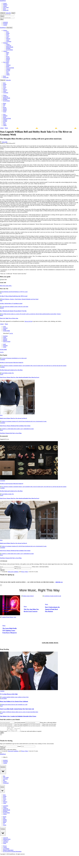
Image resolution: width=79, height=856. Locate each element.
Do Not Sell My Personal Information (12, 851)
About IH (5, 837)
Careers (5, 847)
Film (7, 54)
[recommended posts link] (29, 689)
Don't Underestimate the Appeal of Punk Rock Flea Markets (52, 609)
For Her (8, 70)
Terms (4, 843)
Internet (8, 58)
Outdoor (8, 69)
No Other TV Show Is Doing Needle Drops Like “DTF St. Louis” (14, 296)
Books (7, 56)
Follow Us (3, 13)
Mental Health (9, 47)
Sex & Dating (9, 49)
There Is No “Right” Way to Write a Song (9, 318)
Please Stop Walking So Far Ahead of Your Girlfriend (14, 701)
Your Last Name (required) (21, 725)
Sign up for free (28, 321)
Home (7, 66)
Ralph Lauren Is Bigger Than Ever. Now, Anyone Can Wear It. (13, 418)
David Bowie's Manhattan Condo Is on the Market (9, 609)
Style (7, 31)
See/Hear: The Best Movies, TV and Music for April (11, 303)
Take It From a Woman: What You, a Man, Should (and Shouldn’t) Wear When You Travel (19, 377)
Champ (5, 781)
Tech (7, 72)
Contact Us (6, 840)
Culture (5, 6)
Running (8, 48)
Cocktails (2, 367)
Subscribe (8, 13)
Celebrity (2, 691)
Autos (7, 40)
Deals (4, 8)
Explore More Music (50, 643)
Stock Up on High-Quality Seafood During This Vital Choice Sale (17, 709)
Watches (8, 38)
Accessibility (6, 848)
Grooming (8, 41)
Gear (7, 37)
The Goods (6, 7)
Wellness (5, 4)
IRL (4, 780)
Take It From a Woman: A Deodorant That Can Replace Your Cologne (15, 425)
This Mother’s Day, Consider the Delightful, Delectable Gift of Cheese (18, 716)
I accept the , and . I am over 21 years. (20, 571)
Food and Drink (10, 67)
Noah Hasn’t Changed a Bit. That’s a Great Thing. (11, 433)
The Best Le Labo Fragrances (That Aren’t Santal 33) (11, 362)
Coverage (5, 778)
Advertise (5, 842)
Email (16, 566)
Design (8, 59)
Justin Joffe (4, 142)
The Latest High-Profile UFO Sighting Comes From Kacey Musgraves (9, 630)
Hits (4, 776)
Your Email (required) (20, 722)
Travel (7, 36)
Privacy (5, 846)
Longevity (8, 45)
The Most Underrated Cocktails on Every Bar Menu (11, 370)
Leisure (5, 3)
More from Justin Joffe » (6, 285)
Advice (5, 814)
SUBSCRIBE (6, 330)
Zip (15, 568)
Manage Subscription (8, 850)
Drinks (7, 33)
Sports (7, 60)
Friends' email (3, 731)
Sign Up (2, 570)
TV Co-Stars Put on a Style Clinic (9, 694)
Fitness (8, 44)
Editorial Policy (7, 839)
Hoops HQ (5, 10)
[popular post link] (13, 358)
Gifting (8, 74)
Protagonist (6, 783)
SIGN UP (3, 748)
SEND (2, 732)
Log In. (11, 333)
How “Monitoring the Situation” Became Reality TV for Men (13, 310)
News (1, 430)
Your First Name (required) (21, 724)
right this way (59, 582)
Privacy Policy (24, 571)
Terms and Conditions (13, 571)
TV (7, 55)
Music (7, 52)
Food (7, 34)
